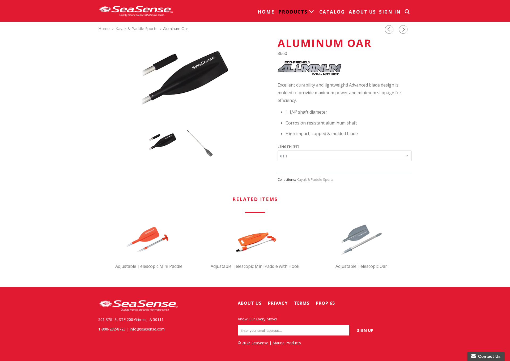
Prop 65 (325, 303)
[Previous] (390, 29)
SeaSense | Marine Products (276, 342)
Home (266, 12)
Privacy (278, 303)
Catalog (332, 12)
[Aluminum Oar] (185, 77)
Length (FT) (288, 146)
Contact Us (488, 356)
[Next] (404, 29)
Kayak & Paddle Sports (315, 179)
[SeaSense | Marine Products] (135, 10)
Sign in (390, 12)
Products (293, 12)
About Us (362, 12)
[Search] (408, 12)
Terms (301, 303)
